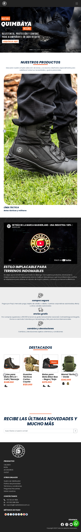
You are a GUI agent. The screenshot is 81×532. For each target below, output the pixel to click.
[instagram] (66, 524)
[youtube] (71, 524)
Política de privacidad (12, 484)
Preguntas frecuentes (12, 489)
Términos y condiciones (13, 486)
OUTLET (6, 472)
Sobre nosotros (10, 491)
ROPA (6, 467)
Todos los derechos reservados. (67, 528)
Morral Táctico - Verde (68, 375)
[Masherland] (4, 3)
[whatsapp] (76, 523)
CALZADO (7, 465)
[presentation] (4, 131)
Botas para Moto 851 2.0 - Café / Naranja (11, 377)
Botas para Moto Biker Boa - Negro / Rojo (50, 377)
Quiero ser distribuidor (12, 481)
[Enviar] (75, 431)
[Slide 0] (31, 50)
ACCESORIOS (8, 470)
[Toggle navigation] (77, 3)
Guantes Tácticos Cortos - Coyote (27, 378)
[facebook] (62, 524)
